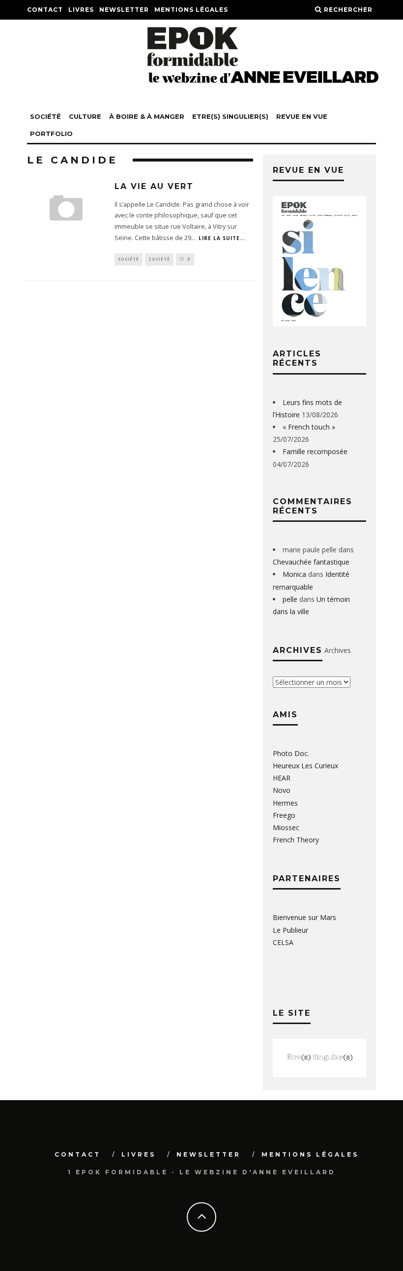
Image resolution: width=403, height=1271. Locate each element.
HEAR (281, 778)
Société (45, 116)
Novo (281, 790)
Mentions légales (191, 9)
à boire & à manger (146, 116)
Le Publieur (290, 930)
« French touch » (309, 427)
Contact (45, 9)
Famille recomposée (315, 451)
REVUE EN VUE (301, 116)
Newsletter (124, 9)
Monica (294, 574)
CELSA (283, 942)
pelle (290, 599)
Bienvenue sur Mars (304, 917)
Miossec (286, 827)
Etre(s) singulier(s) (230, 116)
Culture (85, 116)
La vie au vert (154, 186)
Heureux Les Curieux (305, 765)
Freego (284, 815)
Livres (81, 9)
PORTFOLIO (51, 133)
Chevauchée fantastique (311, 562)
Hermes (285, 803)
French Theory (296, 839)
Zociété (159, 259)
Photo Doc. (291, 753)
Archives (337, 650)
